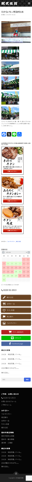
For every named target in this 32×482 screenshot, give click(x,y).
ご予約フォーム (6, 405)
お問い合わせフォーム (8, 401)
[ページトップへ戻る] (16, 474)
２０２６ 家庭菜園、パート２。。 (11, 364)
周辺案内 (10, 317)
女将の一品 (11, 304)
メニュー (29, 3)
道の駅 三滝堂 (6, 443)
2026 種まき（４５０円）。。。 (10, 368)
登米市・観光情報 (7, 439)
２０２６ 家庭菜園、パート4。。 (11, 354)
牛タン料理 (10, 310)
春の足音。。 (5, 373)
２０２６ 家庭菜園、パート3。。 (11, 359)
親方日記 (18, 241)
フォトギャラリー (11, 241)
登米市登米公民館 (7, 436)
